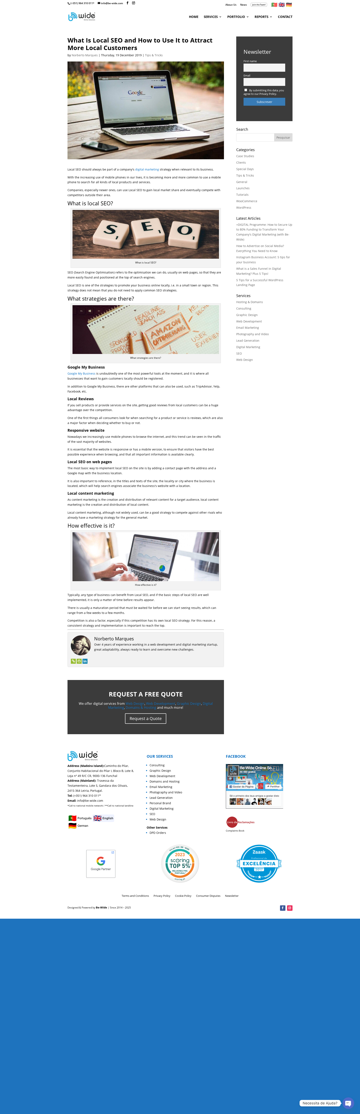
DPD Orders (158, 833)
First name (250, 61)
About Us (230, 5)
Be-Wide (101, 907)
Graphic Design (189, 703)
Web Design (135, 703)
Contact (285, 17)
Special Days (245, 169)
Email (247, 75)
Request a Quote (146, 718)
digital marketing (147, 169)
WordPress (243, 208)
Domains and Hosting (165, 781)
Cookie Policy (183, 895)
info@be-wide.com (90, 801)
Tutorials (242, 195)
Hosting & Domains (249, 302)
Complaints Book (235, 830)
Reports (261, 17)
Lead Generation (247, 340)
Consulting (243, 308)
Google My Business (81, 373)
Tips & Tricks (154, 55)
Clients (241, 162)
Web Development (160, 703)
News (243, 5)
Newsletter (232, 895)
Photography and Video (252, 334)
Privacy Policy (162, 895)
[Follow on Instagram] (289, 908)
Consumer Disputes (208, 895)
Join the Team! (258, 4)
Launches (243, 188)
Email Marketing (247, 328)
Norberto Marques (85, 55)
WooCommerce (246, 201)
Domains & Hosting (141, 707)
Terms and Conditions (135, 895)
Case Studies (245, 156)
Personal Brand (160, 803)
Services (211, 17)
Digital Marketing (248, 347)
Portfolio (236, 17)
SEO (239, 353)
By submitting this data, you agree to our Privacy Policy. (264, 92)
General (241, 182)
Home (193, 17)
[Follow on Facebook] (282, 908)
